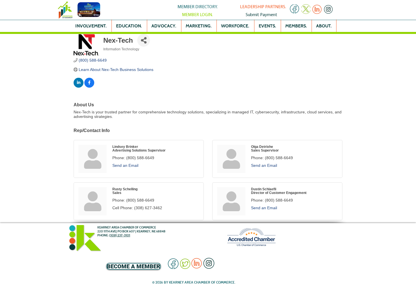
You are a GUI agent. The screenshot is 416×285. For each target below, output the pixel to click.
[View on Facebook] (89, 86)
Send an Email (125, 165)
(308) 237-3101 (119, 235)
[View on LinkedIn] (78, 86)
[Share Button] (143, 40)
